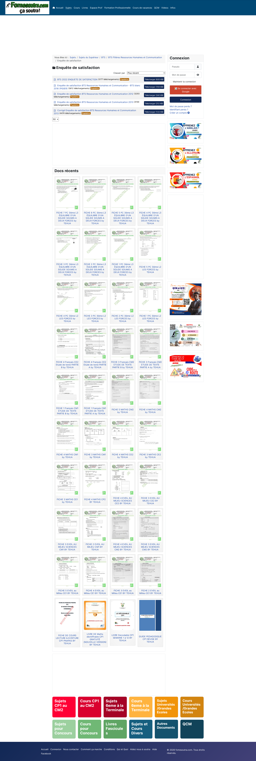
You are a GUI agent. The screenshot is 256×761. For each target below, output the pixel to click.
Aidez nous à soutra (140, 749)
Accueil (59, 7)
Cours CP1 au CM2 (89, 703)
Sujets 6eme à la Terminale (115, 705)
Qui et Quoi (122, 749)
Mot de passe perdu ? (181, 106)
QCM (156, 7)
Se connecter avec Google (186, 90)
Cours (77, 7)
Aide (154, 749)
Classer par (119, 73)
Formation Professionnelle (117, 7)
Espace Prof (96, 7)
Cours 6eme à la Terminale (140, 705)
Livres (85, 7)
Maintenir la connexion (184, 81)
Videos (164, 7)
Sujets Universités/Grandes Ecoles (166, 706)
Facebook (46, 753)
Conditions (109, 749)
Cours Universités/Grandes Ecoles (191, 706)
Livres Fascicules (114, 728)
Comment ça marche (91, 749)
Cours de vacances (142, 7)
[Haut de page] (251, 756)
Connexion (185, 99)
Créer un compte (178, 112)
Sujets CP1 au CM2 (61, 705)
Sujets (68, 7)
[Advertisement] (128, 34)
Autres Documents (166, 725)
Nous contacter (71, 749)
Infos (172, 7)
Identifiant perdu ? (179, 109)
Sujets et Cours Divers (139, 728)
